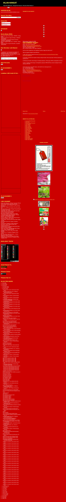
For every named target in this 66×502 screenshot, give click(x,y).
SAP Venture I (5, 393)
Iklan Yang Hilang (28, 139)
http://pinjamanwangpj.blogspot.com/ (34, 46)
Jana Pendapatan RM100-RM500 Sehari (10, 413)
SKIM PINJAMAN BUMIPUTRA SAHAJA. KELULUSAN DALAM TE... (10, 327)
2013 (3, 284)
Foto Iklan (27, 121)
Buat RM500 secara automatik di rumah (10, 320)
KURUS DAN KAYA (6, 433)
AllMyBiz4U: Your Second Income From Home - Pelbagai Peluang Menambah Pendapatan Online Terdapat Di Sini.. (10, 237)
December (5, 286)
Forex (4, 391)
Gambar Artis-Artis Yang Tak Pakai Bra (8, 43)
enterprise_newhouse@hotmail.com (33, 45)
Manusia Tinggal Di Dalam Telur (7, 41)
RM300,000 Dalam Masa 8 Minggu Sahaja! (10, 436)
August (4, 487)
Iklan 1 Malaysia (28, 131)
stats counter (3, 268)
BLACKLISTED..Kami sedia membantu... (10, 321)
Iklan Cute (27, 135)
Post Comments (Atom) (33, 113)
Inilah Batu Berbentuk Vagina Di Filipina (8, 37)
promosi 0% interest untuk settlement (9, 325)
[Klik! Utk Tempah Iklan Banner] (2, 7)
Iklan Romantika (28, 128)
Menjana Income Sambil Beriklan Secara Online (11, 420)
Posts (3, 22)
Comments (4, 24)
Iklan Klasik (27, 137)
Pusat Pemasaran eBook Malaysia (7, 211)
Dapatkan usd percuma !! (7, 315)
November (5, 287)
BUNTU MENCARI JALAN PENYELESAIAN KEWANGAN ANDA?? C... (10, 338)
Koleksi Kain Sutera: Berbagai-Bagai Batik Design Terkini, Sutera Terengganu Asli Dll (10, 229)
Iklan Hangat (27, 133)
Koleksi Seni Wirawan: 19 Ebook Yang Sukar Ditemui (11, 203)
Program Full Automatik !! (7, 343)
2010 (3, 497)
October (4, 288)
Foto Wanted (28, 123)
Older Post (63, 111)
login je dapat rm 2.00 (6, 430)
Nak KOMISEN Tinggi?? (7, 377)
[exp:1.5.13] (1, 69)
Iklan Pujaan (27, 136)
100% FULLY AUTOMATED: (8, 438)
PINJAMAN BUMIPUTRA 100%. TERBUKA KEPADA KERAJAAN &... (10, 292)
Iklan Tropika (28, 126)
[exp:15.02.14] (43, 28)
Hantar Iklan (27, 129)
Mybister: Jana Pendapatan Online (7, 216)
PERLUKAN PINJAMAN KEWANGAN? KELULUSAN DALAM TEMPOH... (9, 418)
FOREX (4, 411)
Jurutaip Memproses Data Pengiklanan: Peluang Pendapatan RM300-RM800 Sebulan (10, 215)
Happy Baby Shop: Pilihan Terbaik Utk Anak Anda (10, 210)
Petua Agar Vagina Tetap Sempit (7, 35)
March (4, 492)
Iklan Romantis (28, 130)
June (4, 489)
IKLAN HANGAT (10, 3)
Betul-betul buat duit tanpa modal (8, 394)
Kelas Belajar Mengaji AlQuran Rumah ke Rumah (11, 365)
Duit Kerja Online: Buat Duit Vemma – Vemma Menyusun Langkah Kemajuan (9, 235)
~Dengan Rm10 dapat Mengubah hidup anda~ (11, 366)
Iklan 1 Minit (27, 125)
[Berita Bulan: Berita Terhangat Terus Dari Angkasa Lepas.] (1, 30)
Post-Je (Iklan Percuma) (30, 122)
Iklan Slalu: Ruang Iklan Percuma (7, 212)
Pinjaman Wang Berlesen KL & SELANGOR (10, 312)
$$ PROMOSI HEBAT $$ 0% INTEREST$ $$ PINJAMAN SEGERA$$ (10, 299)
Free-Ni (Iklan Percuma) (30, 120)
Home (44, 111)
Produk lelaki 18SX (6, 379)
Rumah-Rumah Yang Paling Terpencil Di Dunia (9, 39)
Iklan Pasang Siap (29, 138)
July (4, 488)
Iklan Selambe (28, 127)
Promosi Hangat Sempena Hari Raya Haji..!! (10, 408)
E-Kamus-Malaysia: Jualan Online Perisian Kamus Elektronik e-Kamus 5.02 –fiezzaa (10, 218)
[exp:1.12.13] (1, 7)
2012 (3, 285)
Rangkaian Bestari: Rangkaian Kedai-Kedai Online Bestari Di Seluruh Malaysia (10, 227)
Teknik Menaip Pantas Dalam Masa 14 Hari (9, 204)
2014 (3, 283)
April (4, 491)
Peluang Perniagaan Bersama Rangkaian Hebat (11, 390)
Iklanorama (27, 132)
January (4, 494)
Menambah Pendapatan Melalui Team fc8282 (9, 213)
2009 (3, 498)
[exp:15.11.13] (1, 198)
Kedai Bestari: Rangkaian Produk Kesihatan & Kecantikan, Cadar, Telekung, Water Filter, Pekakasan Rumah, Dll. (9, 224)
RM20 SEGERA (5, 412)
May (4, 490)
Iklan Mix (27, 134)
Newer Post (25, 111)
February (4, 493)
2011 (3, 496)
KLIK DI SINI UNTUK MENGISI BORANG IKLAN (10, 12)
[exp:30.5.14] (43, 25)
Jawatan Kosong (6, 392)
